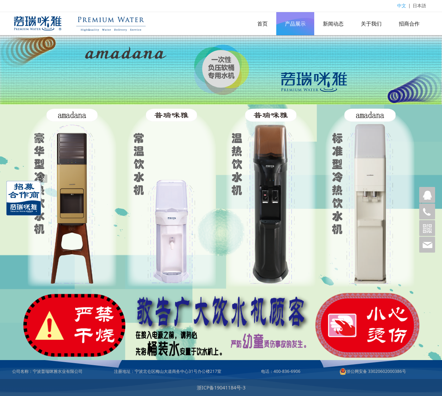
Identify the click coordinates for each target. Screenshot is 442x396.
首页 (262, 23)
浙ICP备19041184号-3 (221, 387)
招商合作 (409, 23)
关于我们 (371, 23)
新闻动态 (333, 23)
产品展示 (295, 23)
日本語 (419, 5)
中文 (401, 5)
